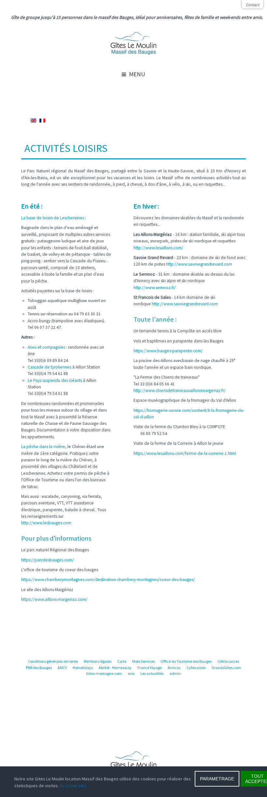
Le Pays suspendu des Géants (55, 380)
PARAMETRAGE (217, 778)
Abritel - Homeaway (115, 667)
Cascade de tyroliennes (49, 367)
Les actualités (151, 673)
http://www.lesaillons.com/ (158, 248)
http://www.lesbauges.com (46, 523)
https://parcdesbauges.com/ (47, 560)
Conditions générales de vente (53, 661)
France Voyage (149, 667)
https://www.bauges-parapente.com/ (168, 351)
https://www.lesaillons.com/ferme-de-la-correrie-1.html (185, 453)
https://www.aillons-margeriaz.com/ (54, 599)
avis (131, 673)
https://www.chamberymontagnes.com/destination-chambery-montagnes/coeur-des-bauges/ (108, 579)
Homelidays (83, 667)
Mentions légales (97, 661)
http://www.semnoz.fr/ (155, 287)
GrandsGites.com (226, 667)
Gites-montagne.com (104, 673)
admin (175, 673)
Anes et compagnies (46, 347)
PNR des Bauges (39, 667)
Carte (121, 661)
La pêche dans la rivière (43, 446)
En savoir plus (73, 786)
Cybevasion (196, 667)
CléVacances (228, 661)
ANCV (62, 667)
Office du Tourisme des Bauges (186, 661)
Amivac (174, 667)
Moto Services (143, 661)
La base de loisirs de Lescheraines (52, 218)
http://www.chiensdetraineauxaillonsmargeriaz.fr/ (180, 390)
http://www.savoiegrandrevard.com (199, 264)
